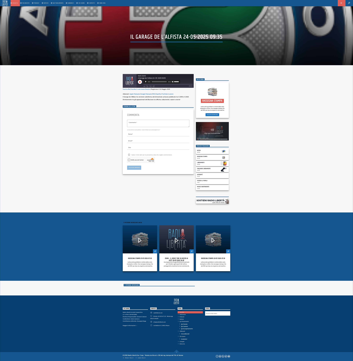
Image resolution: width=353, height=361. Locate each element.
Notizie (46, 3)
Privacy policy (129, 358)
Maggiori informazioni (212, 115)
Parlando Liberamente (204, 168)
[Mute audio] (144, 86)
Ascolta (15, 3)
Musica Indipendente (203, 187)
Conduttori (184, 339)
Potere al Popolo (202, 180)
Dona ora (102, 3)
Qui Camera (184, 326)
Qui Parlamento (58, 3)
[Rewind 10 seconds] (147, 86)
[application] (161, 82)
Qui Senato (184, 324)
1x (150, 86)
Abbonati (71, 3)
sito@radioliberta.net (159, 322)
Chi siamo (82, 3)
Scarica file (126, 89)
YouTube (165, 94)
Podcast (36, 3)
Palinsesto (26, 3)
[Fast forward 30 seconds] (154, 86)
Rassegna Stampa (202, 156)
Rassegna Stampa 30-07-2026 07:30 (213, 258)
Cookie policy (142, 358)
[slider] (176, 81)
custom (171, 94)
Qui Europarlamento (187, 329)
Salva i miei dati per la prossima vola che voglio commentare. (151, 155)
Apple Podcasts (135, 94)
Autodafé (200, 174)
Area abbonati (185, 334)
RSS (154, 94)
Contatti (92, 3)
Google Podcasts (146, 94)
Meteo (199, 150)
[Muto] (173, 82)
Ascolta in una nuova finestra (140, 89)
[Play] (146, 82)
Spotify (158, 94)
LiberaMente (201, 162)
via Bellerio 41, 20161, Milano (161, 325)
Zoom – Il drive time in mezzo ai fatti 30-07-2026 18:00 (176, 259)
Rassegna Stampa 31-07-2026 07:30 (140, 258)
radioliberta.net (157, 313)
